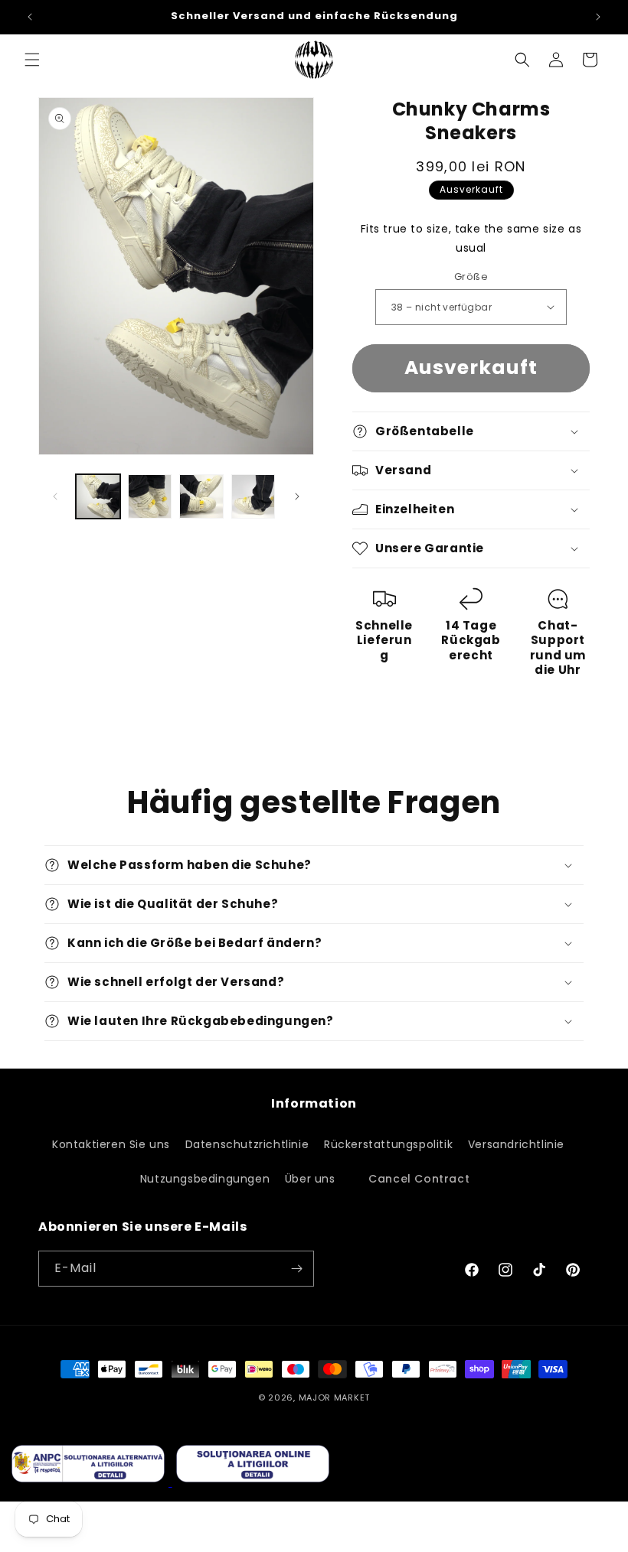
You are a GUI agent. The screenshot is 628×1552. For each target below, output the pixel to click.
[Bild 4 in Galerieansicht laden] (253, 496)
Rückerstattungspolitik (388, 1144)
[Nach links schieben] (55, 496)
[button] (32, 59)
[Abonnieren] (296, 1269)
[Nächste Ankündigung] (598, 17)
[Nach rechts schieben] (297, 496)
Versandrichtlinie (516, 1144)
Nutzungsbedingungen (205, 1178)
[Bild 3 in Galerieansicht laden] (201, 496)
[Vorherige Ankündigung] (30, 17)
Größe (471, 276)
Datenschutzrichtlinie (247, 1144)
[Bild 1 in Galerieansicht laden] (98, 496)
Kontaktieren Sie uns (111, 1144)
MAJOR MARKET (334, 1397)
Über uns (310, 1178)
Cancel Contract (418, 1178)
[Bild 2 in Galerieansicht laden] (150, 496)
